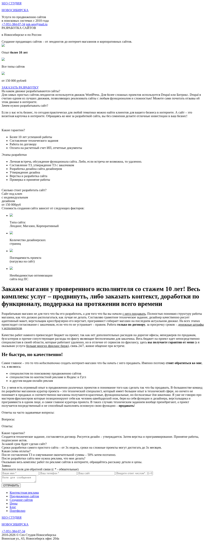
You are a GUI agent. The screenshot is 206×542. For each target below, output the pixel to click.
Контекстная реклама (24, 492)
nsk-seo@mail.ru (36, 24)
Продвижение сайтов (24, 496)
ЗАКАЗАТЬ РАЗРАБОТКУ (20, 87)
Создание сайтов (21, 500)
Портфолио (17, 510)
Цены (14, 503)
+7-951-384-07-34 (13, 24)
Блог (13, 507)
